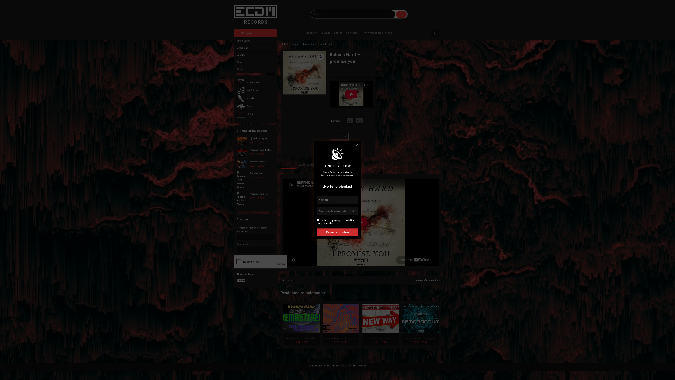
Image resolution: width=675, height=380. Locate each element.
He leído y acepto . (336, 222)
